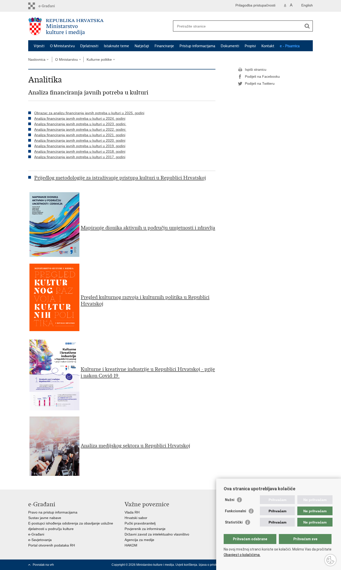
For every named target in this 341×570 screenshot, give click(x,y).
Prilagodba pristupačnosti (255, 5)
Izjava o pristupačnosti (214, 565)
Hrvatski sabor (136, 518)
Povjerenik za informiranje (145, 529)
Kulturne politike (99, 59)
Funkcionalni (235, 511)
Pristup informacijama (197, 46)
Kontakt (267, 46)
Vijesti (39, 46)
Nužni (229, 500)
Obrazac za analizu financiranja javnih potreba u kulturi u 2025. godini (89, 113)
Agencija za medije (139, 540)
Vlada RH (132, 512)
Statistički (234, 522)
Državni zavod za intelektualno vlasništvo (157, 534)
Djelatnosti (89, 46)
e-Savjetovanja (40, 540)
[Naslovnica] (99, 26)
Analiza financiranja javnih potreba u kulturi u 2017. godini (79, 157)
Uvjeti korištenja (186, 565)
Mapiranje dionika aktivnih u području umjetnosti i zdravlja (148, 228)
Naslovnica (36, 59)
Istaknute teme (116, 46)
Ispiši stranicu (255, 69)
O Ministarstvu (62, 46)
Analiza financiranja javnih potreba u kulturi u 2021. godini (79, 135)
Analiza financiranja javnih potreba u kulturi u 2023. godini (80, 124)
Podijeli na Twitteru (260, 83)
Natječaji (142, 46)
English (307, 5)
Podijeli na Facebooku (262, 76)
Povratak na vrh (43, 565)
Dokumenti (230, 46)
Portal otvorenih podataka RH (51, 545)
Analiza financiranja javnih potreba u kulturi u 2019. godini (79, 146)
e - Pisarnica (290, 46)
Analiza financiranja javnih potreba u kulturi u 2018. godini (79, 151)
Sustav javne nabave (44, 518)
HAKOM (131, 545)
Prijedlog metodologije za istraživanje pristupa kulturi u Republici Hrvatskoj (120, 178)
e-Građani (36, 534)
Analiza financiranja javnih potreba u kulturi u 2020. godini (79, 140)
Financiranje (164, 46)
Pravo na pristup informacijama (52, 512)
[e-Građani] (49, 5)
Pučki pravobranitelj (140, 523)
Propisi (250, 46)
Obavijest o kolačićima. (242, 555)
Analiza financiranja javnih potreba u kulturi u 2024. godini (79, 118)
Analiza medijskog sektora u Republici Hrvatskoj (135, 446)
